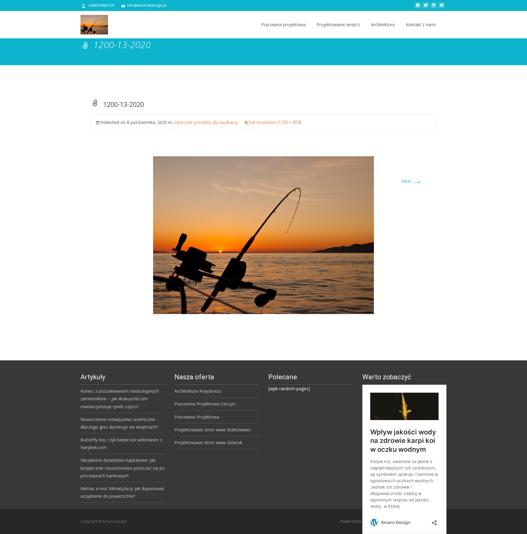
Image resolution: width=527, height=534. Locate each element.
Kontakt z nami (421, 24)
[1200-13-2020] (263, 235)
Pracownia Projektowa (196, 417)
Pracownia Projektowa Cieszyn (204, 404)
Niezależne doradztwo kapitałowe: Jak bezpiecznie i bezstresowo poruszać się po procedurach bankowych (123, 467)
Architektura (383, 24)
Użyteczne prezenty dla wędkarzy (205, 122)
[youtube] (442, 7)
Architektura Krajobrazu (197, 391)
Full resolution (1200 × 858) (275, 122)
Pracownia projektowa (283, 24)
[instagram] (434, 7)
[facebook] (418, 7)
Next (412, 181)
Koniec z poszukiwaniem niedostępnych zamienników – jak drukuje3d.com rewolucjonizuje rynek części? (120, 398)
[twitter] (426, 7)
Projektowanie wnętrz (338, 24)
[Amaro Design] (89, 23)
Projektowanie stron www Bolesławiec (212, 430)
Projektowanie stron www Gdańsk (208, 442)
